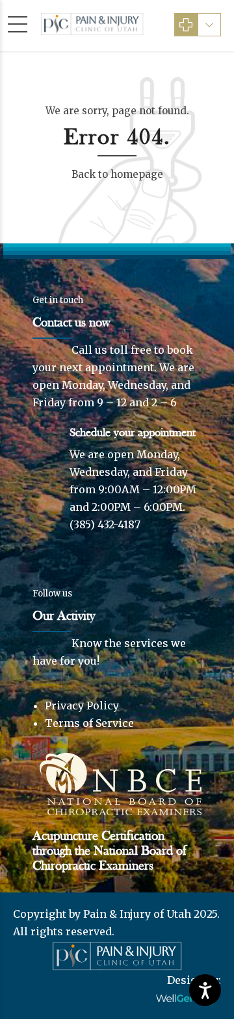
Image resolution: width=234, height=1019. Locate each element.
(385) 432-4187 (105, 524)
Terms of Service (89, 723)
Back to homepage (117, 174)
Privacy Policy (82, 705)
